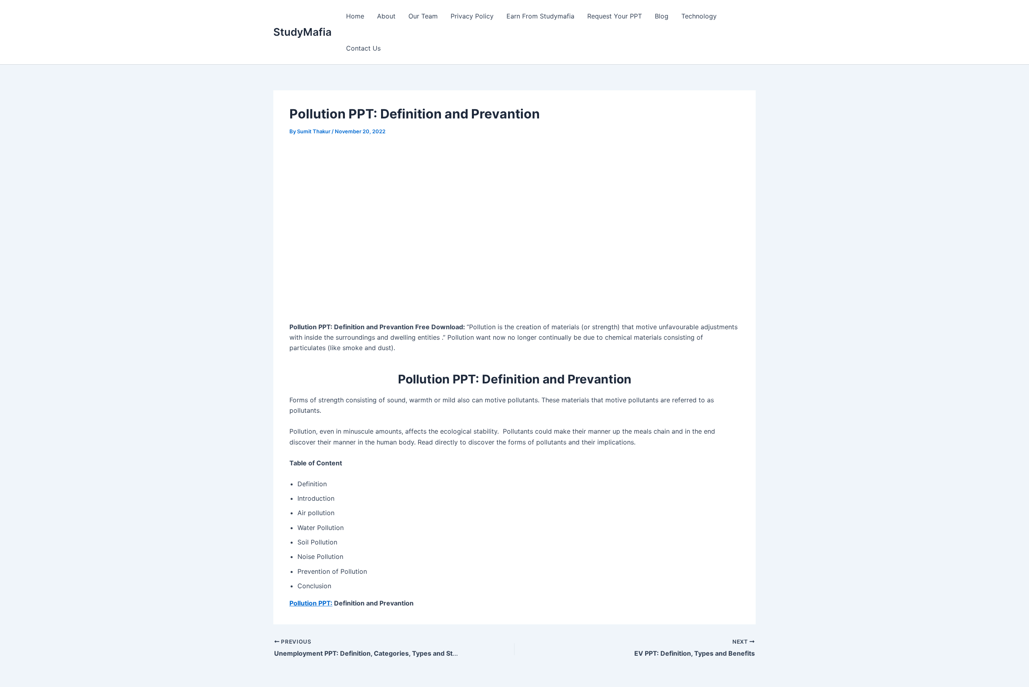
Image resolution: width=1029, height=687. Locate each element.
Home (355, 16)
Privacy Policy (472, 16)
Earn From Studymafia (540, 16)
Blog (661, 16)
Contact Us (363, 48)
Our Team (423, 16)
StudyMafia (302, 32)
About (386, 16)
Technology (699, 16)
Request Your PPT (614, 16)
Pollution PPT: (310, 603)
